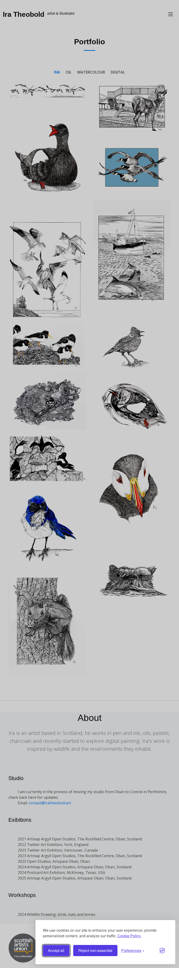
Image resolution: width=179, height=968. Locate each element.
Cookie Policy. (129, 935)
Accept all (56, 950)
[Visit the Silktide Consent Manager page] (162, 950)
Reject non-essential (95, 950)
